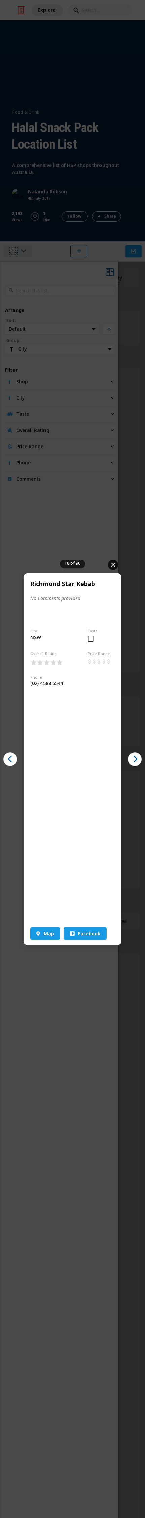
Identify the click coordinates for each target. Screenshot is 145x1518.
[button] (10, 759)
